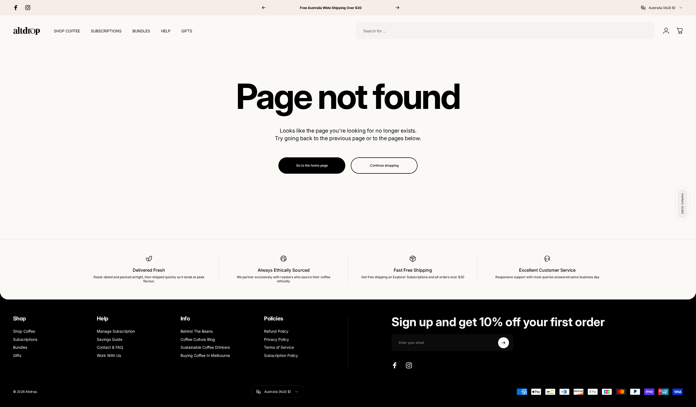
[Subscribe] (503, 342)
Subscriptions (25, 339)
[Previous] (264, 7)
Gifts (17, 355)
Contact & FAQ (110, 347)
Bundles (20, 347)
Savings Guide (109, 339)
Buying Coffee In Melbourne (205, 355)
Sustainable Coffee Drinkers (205, 347)
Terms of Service (279, 347)
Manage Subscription (116, 331)
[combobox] (662, 7)
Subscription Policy (281, 355)
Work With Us (109, 355)
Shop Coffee (24, 331)
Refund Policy (276, 331)
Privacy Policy (276, 339)
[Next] (397, 7)
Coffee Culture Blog (198, 339)
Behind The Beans (197, 331)
